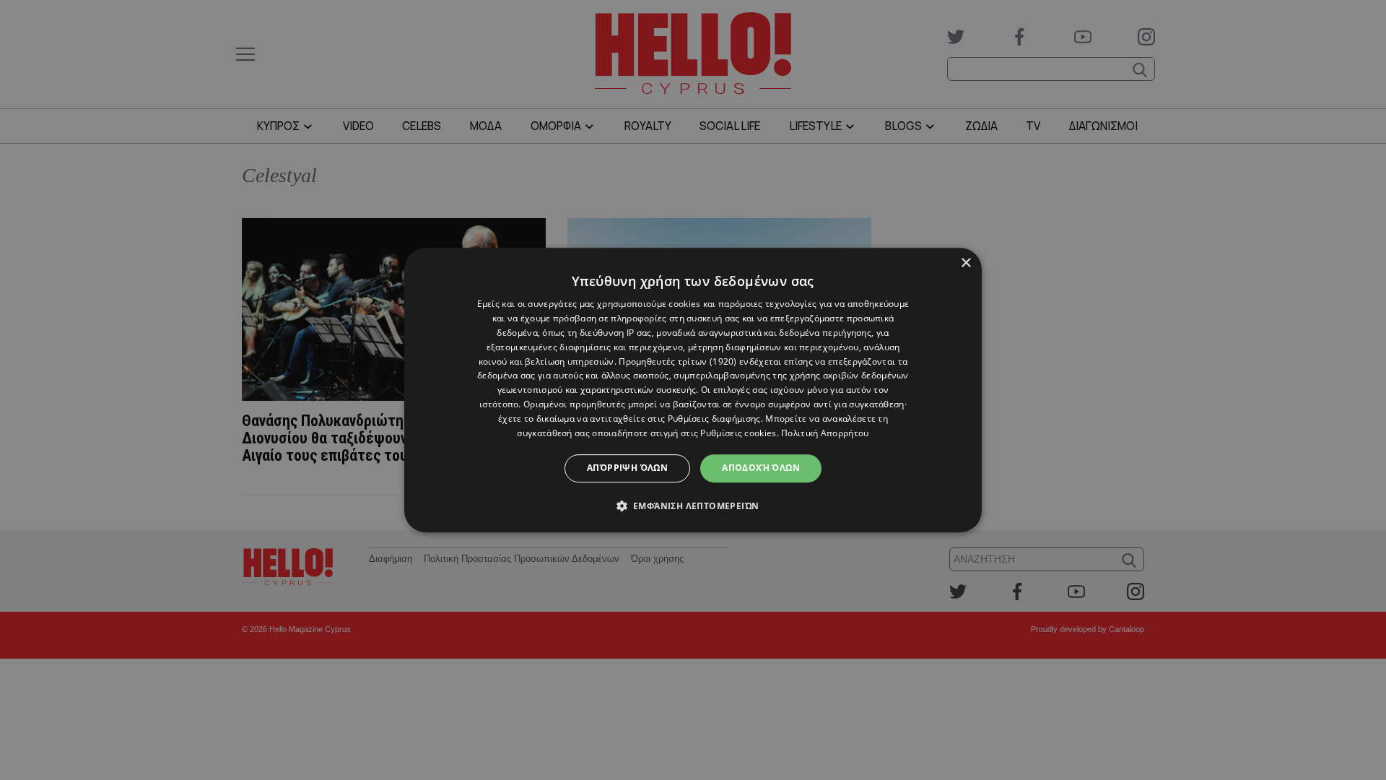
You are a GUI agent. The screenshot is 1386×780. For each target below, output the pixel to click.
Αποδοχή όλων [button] (761, 468)
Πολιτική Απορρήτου (824, 433)
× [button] (965, 263)
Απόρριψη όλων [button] (627, 468)
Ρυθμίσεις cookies (738, 433)
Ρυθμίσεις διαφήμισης (714, 418)
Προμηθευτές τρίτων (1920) (678, 361)
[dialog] (693, 390)
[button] (693, 505)
